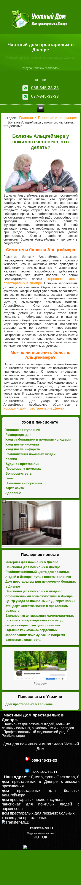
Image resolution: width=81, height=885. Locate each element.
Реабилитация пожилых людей (30, 454)
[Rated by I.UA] (40, 848)
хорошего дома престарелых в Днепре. (40, 281)
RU (37, 80)
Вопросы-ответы (19, 473)
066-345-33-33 (45, 87)
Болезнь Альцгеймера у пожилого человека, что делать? (40, 141)
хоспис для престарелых (24, 818)
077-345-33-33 (45, 96)
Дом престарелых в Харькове (29, 704)
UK (44, 80)
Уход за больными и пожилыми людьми (38, 439)
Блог (9, 478)
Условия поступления (22, 430)
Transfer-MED (40, 828)
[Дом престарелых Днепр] (40, 665)
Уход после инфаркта (22, 449)
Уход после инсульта (22, 444)
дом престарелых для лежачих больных (38, 813)
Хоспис (11, 459)
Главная (26, 118)
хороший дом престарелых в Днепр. (34, 408)
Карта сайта (14, 488)
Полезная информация (57, 118)
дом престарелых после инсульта (32, 799)
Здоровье (13, 493)
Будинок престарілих (22, 464)
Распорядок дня (18, 434)
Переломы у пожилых (23, 468)
